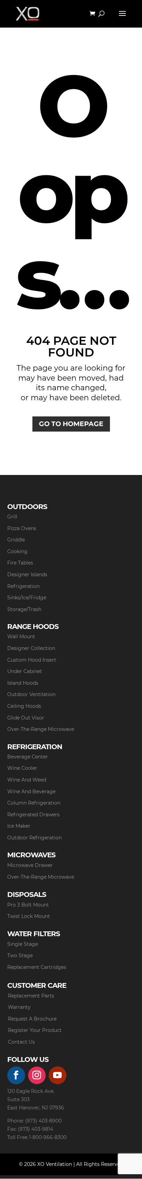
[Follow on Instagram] (37, 1075)
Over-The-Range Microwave (40, 729)
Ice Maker (18, 826)
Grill (12, 517)
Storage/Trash (24, 609)
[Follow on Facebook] (16, 1075)
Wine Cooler (22, 768)
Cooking (17, 551)
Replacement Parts (31, 996)
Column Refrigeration (33, 803)
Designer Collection (31, 648)
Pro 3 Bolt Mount (28, 905)
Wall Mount (21, 636)
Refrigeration (23, 586)
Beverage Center (27, 757)
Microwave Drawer (30, 865)
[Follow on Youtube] (58, 1075)
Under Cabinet (24, 671)
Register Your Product (35, 1030)
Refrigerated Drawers (33, 814)
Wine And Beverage (31, 791)
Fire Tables (20, 563)
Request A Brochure (32, 1019)
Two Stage (20, 955)
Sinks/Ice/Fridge (26, 597)
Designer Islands (27, 574)
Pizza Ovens (21, 528)
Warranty (19, 1007)
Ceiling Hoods (24, 706)
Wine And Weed (26, 780)
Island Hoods (22, 683)
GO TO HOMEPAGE (71, 424)
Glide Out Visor (25, 718)
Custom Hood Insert (31, 660)
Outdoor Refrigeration (34, 838)
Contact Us (21, 1042)
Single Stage (22, 944)
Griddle (16, 540)
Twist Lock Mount (28, 916)
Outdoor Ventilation (31, 694)
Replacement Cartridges (36, 967)
